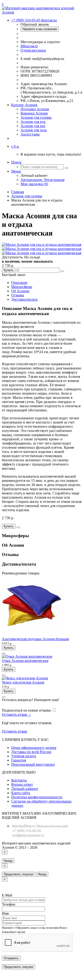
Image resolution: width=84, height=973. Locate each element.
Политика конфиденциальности (36, 797)
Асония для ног (33, 126)
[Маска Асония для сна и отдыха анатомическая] (41, 245)
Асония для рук (33, 122)
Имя (5, 913)
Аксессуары (30, 134)
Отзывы (17, 295)
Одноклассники (33, 50)
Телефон (8, 904)
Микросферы (21, 287)
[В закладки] (62, 271)
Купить (9, 270)
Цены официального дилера (33, 748)
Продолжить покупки (18, 874)
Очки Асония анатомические (25, 661)
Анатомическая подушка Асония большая (35, 639)
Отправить (11, 958)
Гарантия (18, 760)
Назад (8, 860)
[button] (15, 146)
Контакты (19, 780)
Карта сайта (20, 793)
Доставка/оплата (24, 299)
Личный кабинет (24, 789)
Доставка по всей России (31, 752)
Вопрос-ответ (22, 784)
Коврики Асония (34, 113)
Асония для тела (34, 130)
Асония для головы (36, 117)
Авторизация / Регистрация (42, 180)
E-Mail (7, 895)
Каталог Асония (24, 105)
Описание (19, 283)
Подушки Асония (35, 109)
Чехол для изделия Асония (23, 682)
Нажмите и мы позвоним (39, 29)
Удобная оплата (23, 756)
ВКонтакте (29, 46)
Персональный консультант (33, 764)
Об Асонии (20, 291)
